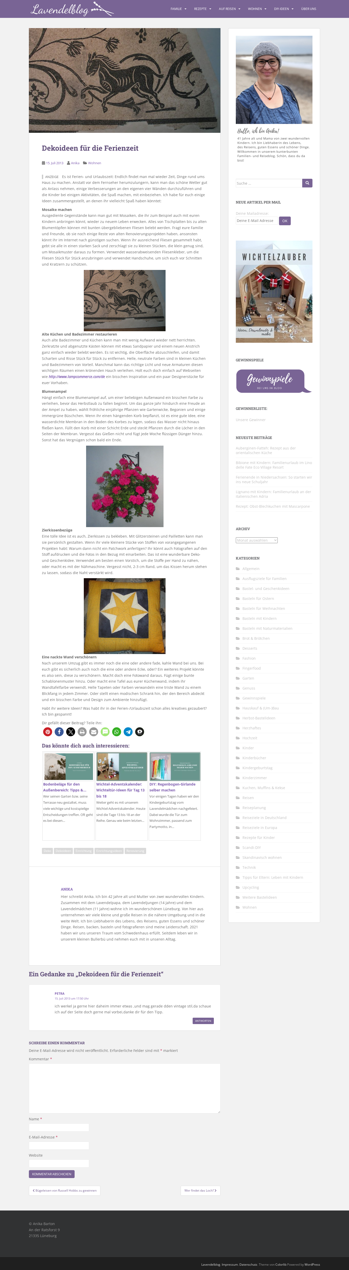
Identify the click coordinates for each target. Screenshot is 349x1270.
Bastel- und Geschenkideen (265, 588)
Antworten (203, 1021)
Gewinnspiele (254, 698)
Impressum (230, 1264)
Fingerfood (251, 668)
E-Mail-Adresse (43, 1137)
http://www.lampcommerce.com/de (77, 376)
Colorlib (280, 1264)
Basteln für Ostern (258, 598)
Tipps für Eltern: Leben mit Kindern (272, 877)
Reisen (248, 797)
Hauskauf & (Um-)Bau (260, 708)
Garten (248, 678)
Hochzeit (249, 737)
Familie (176, 9)
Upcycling (250, 887)
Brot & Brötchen (256, 638)
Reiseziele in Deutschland (264, 817)
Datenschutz (248, 1264)
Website (36, 1155)
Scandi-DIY (251, 847)
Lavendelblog (210, 1264)
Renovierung (135, 851)
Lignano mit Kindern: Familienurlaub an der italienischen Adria (273, 494)
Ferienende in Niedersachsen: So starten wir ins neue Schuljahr (274, 479)
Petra (59, 993)
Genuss (248, 688)
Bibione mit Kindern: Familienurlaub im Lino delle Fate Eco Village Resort (274, 465)
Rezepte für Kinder (258, 837)
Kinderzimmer (254, 777)
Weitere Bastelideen (259, 897)
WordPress (312, 1264)
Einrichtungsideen (109, 851)
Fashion (249, 658)
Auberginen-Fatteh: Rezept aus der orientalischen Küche (266, 450)
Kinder (248, 747)
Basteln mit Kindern (259, 618)
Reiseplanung (254, 807)
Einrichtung (84, 851)
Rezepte (200, 9)
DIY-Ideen (281, 9)
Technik (249, 867)
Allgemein (251, 568)
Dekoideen (63, 851)
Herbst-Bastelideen (258, 718)
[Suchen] (307, 183)
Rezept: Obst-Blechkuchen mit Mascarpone (273, 506)
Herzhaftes (251, 728)
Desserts (249, 648)
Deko (47, 851)
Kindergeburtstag (257, 767)
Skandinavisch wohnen (262, 857)
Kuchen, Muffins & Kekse (263, 787)
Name (35, 1119)
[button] (47, 731)
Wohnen (255, 9)
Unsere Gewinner (251, 419)
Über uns (308, 9)
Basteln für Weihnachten (263, 608)
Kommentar (40, 1059)
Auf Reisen (227, 9)
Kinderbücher (254, 757)
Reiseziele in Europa (259, 827)
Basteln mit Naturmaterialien (267, 628)
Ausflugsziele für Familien (264, 578)
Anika (75, 163)
